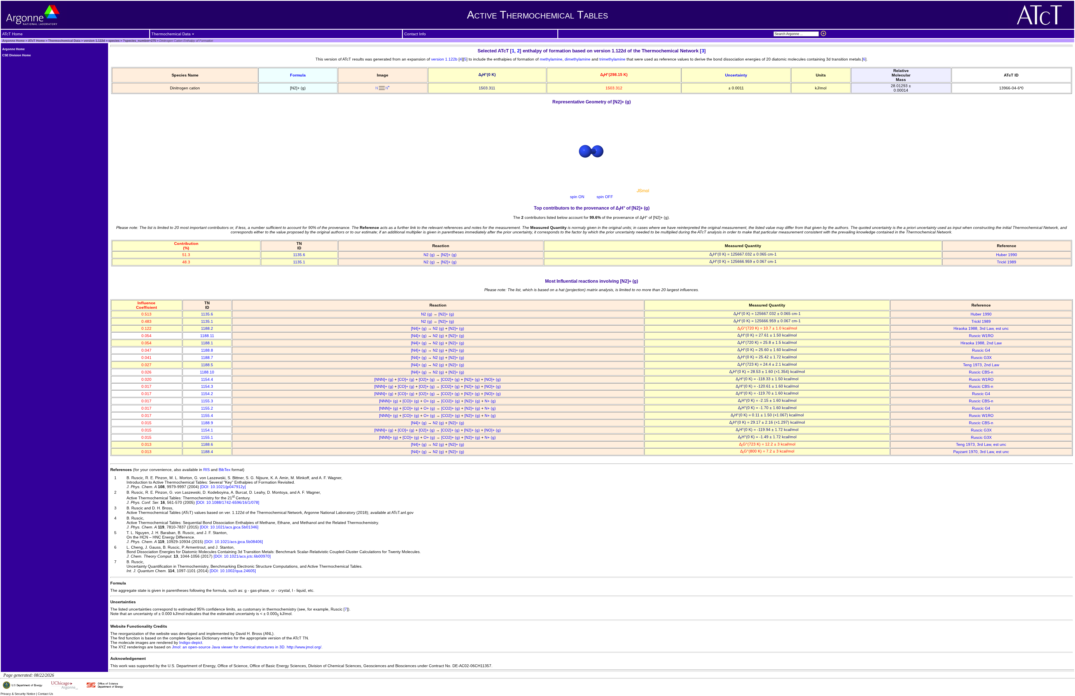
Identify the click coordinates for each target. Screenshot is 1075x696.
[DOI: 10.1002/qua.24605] (233, 571)
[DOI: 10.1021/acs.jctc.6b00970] (242, 556)
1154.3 (207, 386)
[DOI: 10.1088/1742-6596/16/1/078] (227, 502)
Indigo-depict (190, 642)
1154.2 (207, 393)
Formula (298, 75)
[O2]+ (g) (427, 379)
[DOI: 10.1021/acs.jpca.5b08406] (233, 541)
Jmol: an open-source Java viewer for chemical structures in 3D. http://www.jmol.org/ (246, 647)
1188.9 (207, 423)
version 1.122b (444, 59)
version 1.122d (94, 40)
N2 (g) (430, 254)
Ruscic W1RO (981, 335)
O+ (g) (430, 401)
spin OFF (605, 196)
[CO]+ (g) (406, 379)
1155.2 (207, 408)
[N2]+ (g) (449, 254)
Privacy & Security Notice (18, 693)
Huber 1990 (1006, 254)
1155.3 (207, 401)
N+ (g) (491, 401)
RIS (206, 469)
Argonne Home (13, 40)
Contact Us (45, 693)
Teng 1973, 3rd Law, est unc (981, 444)
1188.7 (207, 357)
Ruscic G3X (981, 357)
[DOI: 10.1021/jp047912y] (223, 486)
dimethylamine (577, 59)
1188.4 (207, 451)
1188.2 (207, 328)
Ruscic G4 (981, 350)
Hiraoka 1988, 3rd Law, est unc (981, 328)
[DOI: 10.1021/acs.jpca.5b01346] (229, 527)
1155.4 (207, 415)
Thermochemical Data (64, 40)
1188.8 (207, 350)
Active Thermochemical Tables (537, 15)
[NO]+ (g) (493, 379)
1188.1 (207, 343)
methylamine (551, 59)
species (114, 40)
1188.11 (207, 335)
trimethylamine (612, 59)
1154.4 (207, 379)
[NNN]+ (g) (384, 379)
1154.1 (207, 430)
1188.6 (207, 444)
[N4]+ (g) (419, 328)
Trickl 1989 (1006, 262)
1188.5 (207, 365)
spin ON (577, 196)
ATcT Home (36, 40)
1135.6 (299, 254)
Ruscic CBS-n (981, 372)
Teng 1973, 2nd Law (981, 365)
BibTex (224, 469)
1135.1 (299, 262)
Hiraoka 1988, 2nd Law (981, 343)
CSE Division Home (16, 55)
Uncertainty (736, 75)
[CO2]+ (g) (451, 379)
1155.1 (207, 437)
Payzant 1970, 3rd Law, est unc (981, 451)
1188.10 (207, 372)
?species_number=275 (139, 40)
